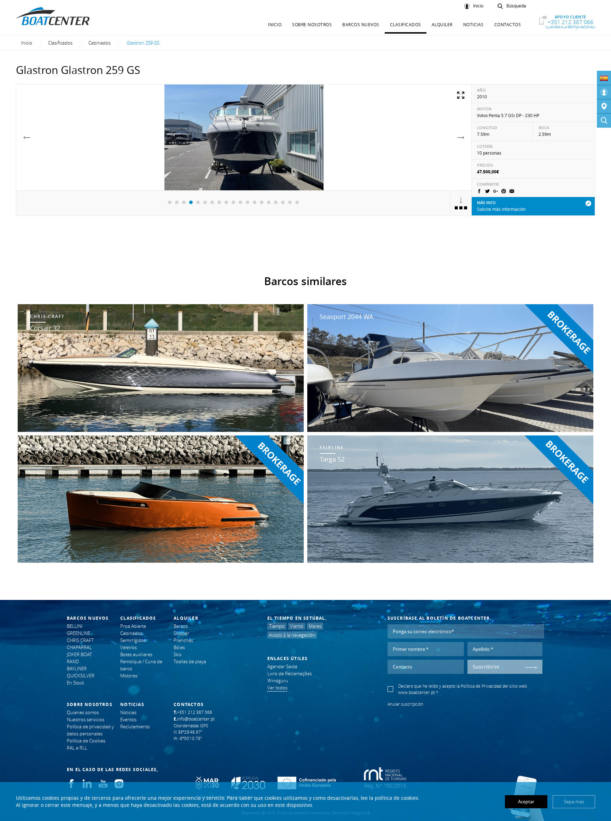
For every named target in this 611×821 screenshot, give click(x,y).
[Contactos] (604, 106)
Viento (296, 626)
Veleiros (128, 647)
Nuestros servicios (85, 719)
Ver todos (277, 687)
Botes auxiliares (136, 654)
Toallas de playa (190, 661)
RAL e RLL (77, 748)
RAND (73, 661)
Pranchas (183, 640)
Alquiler (442, 24)
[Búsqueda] (604, 121)
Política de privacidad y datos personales (90, 730)
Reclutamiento (135, 726)
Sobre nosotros (312, 24)
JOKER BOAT (79, 654)
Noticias (473, 24)
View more (161, 368)
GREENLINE (78, 633)
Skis (177, 654)
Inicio (478, 6)
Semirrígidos (133, 640)
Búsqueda (516, 6)
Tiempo (277, 626)
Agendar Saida (282, 666)
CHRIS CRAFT (80, 640)
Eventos (128, 719)
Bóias (179, 647)
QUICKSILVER (80, 675)
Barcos (181, 626)
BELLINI (74, 626)
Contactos (507, 24)
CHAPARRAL (79, 647)
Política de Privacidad (481, 686)
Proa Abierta (133, 626)
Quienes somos (83, 712)
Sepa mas (574, 801)
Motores (129, 675)
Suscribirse (486, 666)
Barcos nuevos (360, 24)
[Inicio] (604, 92)
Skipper (181, 633)
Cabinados (99, 43)
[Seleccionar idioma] (604, 78)
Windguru (277, 680)
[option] (243, 137)
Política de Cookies (86, 741)
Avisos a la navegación (292, 635)
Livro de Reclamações (289, 673)
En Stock (75, 683)
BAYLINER (77, 668)
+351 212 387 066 (570, 21)
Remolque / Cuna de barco (141, 665)
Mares (315, 626)
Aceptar (526, 801)
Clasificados (405, 24)
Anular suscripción (405, 704)
